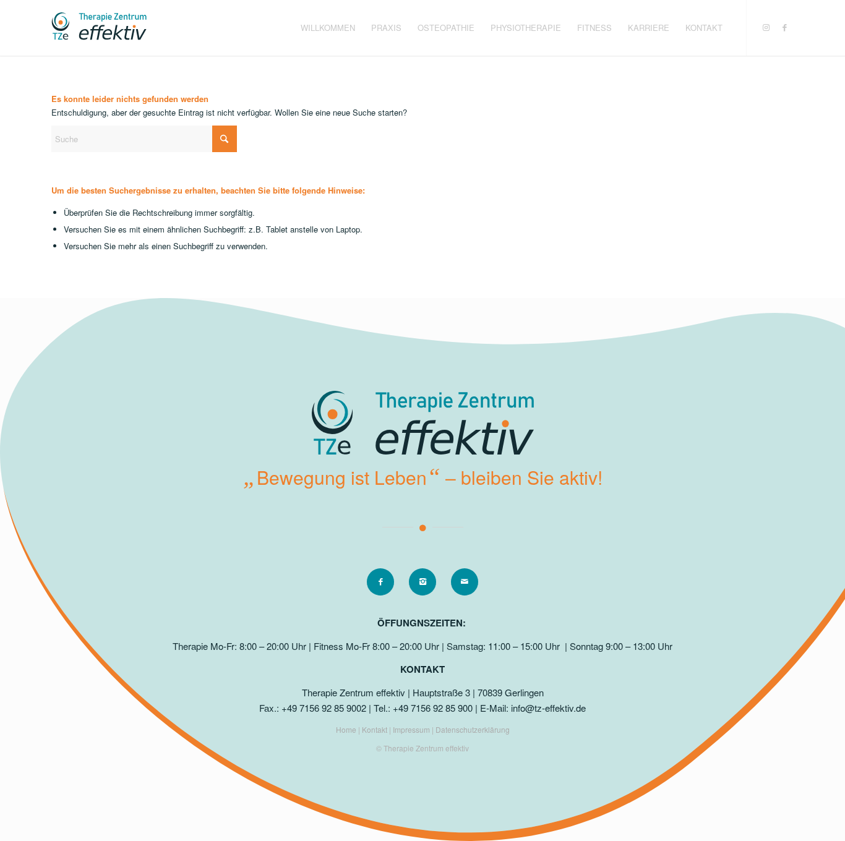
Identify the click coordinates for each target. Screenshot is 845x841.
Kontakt (375, 729)
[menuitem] (328, 28)
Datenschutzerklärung (472, 729)
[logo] (99, 28)
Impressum (412, 729)
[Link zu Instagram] (766, 27)
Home (347, 729)
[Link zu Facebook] (784, 27)
